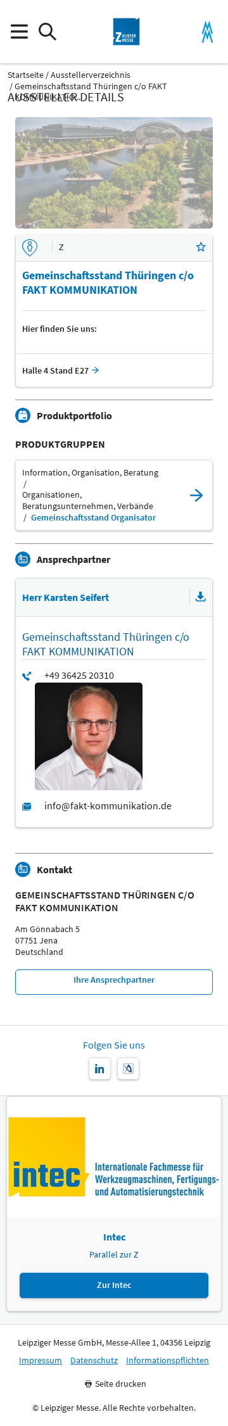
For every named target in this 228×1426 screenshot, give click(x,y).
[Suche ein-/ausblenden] (47, 32)
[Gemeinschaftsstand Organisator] (196, 495)
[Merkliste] (200, 247)
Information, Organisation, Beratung (90, 472)
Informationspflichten (167, 1360)
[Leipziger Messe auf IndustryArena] (128, 1068)
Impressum (40, 1360)
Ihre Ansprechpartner (114, 979)
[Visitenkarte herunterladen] (200, 597)
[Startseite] (126, 31)
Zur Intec (114, 1284)
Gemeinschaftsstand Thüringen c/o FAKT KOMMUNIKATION (104, 901)
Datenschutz (94, 1360)
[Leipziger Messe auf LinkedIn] (100, 1068)
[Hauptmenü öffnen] (19, 32)
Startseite (26, 75)
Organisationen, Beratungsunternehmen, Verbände (87, 500)
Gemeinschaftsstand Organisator (93, 517)
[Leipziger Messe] (207, 32)
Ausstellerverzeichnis (90, 75)
